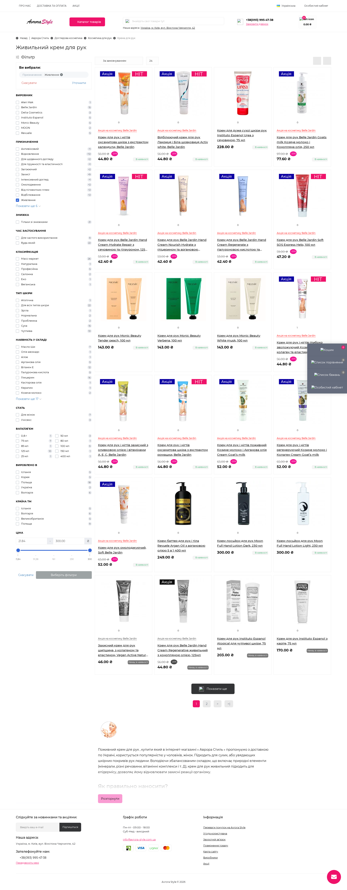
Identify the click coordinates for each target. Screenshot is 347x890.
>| (229, 704)
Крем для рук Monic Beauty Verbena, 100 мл (179, 338)
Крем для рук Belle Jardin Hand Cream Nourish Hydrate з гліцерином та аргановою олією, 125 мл (181, 245)
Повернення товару (215, 845)
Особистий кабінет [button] (316, 5)
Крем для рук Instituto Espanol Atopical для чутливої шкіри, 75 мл (241, 643)
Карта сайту (210, 851)
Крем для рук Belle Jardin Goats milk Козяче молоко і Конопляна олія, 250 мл (302, 142)
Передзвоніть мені (27, 862)
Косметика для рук (100, 38)
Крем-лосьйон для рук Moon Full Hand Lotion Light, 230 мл (300, 543)
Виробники (210, 857)
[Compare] (265, 89)
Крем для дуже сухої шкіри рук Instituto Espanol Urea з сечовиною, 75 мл (242, 135)
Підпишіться (70, 827)
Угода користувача (215, 833)
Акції (76, 5)
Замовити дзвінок (257, 23)
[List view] (317, 61)
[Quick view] (265, 73)
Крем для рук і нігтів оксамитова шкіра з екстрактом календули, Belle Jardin (123, 142)
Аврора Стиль (40, 38)
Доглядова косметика (68, 38)
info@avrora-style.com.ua (139, 839)
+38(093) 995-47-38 (259, 20)
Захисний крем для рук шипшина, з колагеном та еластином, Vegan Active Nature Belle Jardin (123, 650)
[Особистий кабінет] (327, 387)
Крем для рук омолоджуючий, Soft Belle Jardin (122, 550)
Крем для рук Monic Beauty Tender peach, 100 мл (119, 338)
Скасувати (29, 83)
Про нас (25, 5)
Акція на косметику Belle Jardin (117, 130)
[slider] (18, 550)
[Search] (127, 21)
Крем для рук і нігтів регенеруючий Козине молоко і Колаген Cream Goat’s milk (302, 450)
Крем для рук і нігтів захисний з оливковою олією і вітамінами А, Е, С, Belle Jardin (123, 450)
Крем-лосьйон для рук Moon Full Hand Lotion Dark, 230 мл (240, 543)
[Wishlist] (265, 81)
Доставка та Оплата (51, 5)
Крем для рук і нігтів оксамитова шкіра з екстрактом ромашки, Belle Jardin (182, 450)
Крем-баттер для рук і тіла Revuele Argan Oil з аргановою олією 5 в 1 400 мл (181, 545)
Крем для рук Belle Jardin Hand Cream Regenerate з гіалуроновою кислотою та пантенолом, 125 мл (241, 245)
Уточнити (79, 83)
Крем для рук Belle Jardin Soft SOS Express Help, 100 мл (300, 242)
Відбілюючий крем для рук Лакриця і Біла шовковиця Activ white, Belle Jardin (182, 142)
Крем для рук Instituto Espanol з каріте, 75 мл (302, 641)
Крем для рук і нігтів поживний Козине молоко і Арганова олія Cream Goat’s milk (242, 450)
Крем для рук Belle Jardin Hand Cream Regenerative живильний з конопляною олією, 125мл (182, 650)
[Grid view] (327, 61)
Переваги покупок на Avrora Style (224, 827)
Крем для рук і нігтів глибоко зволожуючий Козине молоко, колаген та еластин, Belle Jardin (301, 347)
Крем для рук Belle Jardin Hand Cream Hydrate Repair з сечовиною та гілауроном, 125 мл (122, 245)
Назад (24, 38)
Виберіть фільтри (64, 575)
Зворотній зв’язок (214, 839)
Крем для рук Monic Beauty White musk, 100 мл (238, 338)
